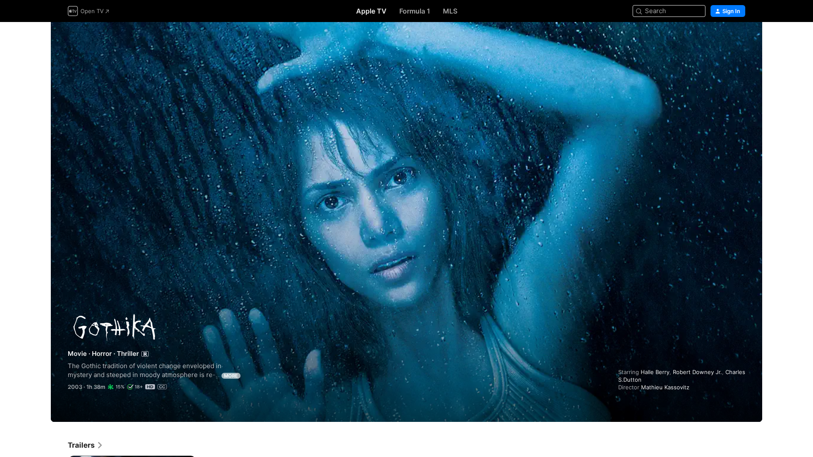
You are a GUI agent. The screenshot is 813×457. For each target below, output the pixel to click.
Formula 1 (414, 11)
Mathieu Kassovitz (665, 387)
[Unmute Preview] (739, 38)
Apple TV (371, 11)
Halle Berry (655, 372)
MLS (450, 11)
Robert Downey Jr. (697, 372)
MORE (231, 376)
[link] (85, 445)
